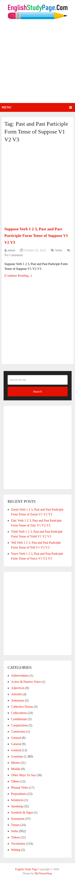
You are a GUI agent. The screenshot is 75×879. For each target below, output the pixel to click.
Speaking (17, 806)
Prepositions (18, 793)
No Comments (13, 255)
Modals (15, 769)
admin (11, 250)
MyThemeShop (43, 873)
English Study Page (26, 869)
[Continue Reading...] (18, 275)
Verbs (58, 250)
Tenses (15, 825)
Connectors (18, 731)
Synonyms (17, 818)
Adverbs (16, 694)
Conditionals (19, 719)
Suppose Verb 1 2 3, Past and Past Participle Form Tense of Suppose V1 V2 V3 (36, 236)
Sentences (17, 800)
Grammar (17, 756)
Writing (15, 849)
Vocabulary (18, 843)
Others (15, 781)
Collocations (19, 713)
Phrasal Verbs (19, 787)
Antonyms (17, 700)
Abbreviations (20, 675)
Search (37, 391)
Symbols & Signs (22, 812)
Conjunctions (19, 725)
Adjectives (17, 688)
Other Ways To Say (23, 775)
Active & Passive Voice (26, 681)
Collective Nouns (22, 706)
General (16, 737)
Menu (7, 107)
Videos (15, 837)
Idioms (15, 762)
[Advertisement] (37, 63)
